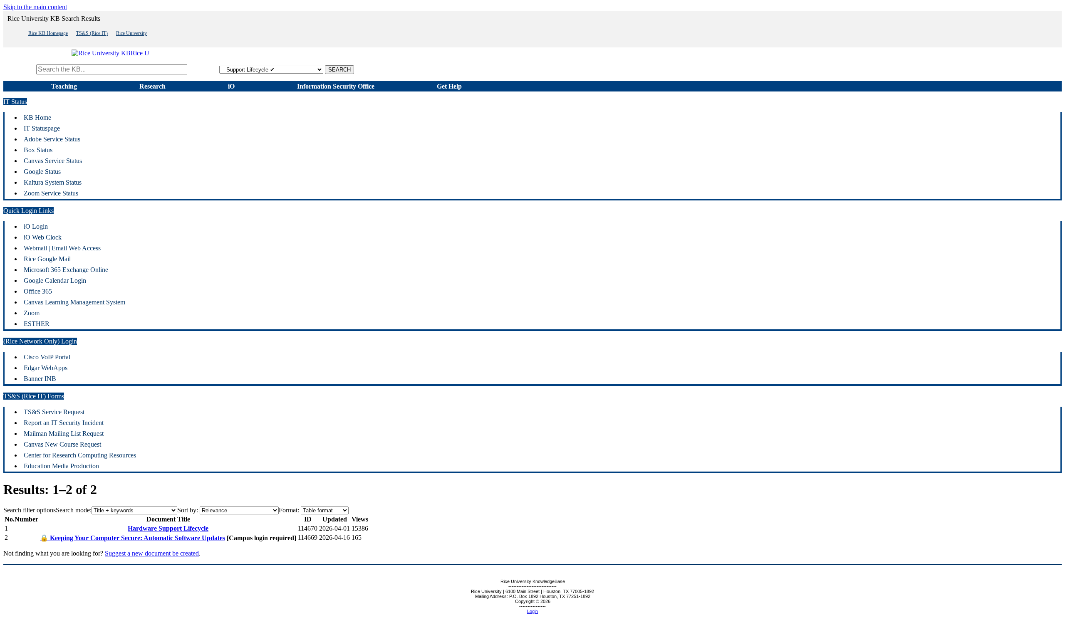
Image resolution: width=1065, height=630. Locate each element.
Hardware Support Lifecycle (168, 528)
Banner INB (40, 378)
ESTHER (37, 323)
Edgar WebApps (45, 367)
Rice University (131, 33)
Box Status (38, 149)
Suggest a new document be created (152, 553)
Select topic (204, 69)
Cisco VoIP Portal (47, 357)
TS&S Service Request (54, 411)
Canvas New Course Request (62, 444)
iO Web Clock (43, 237)
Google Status (42, 171)
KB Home (37, 117)
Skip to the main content (35, 6)
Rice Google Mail (47, 258)
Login (532, 611)
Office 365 (38, 291)
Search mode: (74, 510)
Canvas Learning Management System (74, 302)
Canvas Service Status (53, 160)
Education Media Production (61, 465)
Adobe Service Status (52, 139)
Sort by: (187, 510)
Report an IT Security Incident (64, 422)
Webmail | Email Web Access (62, 248)
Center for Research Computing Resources (80, 455)
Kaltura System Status (53, 182)
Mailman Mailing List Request (64, 433)
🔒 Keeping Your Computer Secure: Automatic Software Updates (132, 537)
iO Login (36, 226)
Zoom (32, 312)
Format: (289, 510)
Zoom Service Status (51, 193)
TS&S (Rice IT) (92, 33)
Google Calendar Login (55, 280)
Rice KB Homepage (48, 33)
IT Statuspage (42, 128)
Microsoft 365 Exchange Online (66, 269)
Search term (19, 69)
